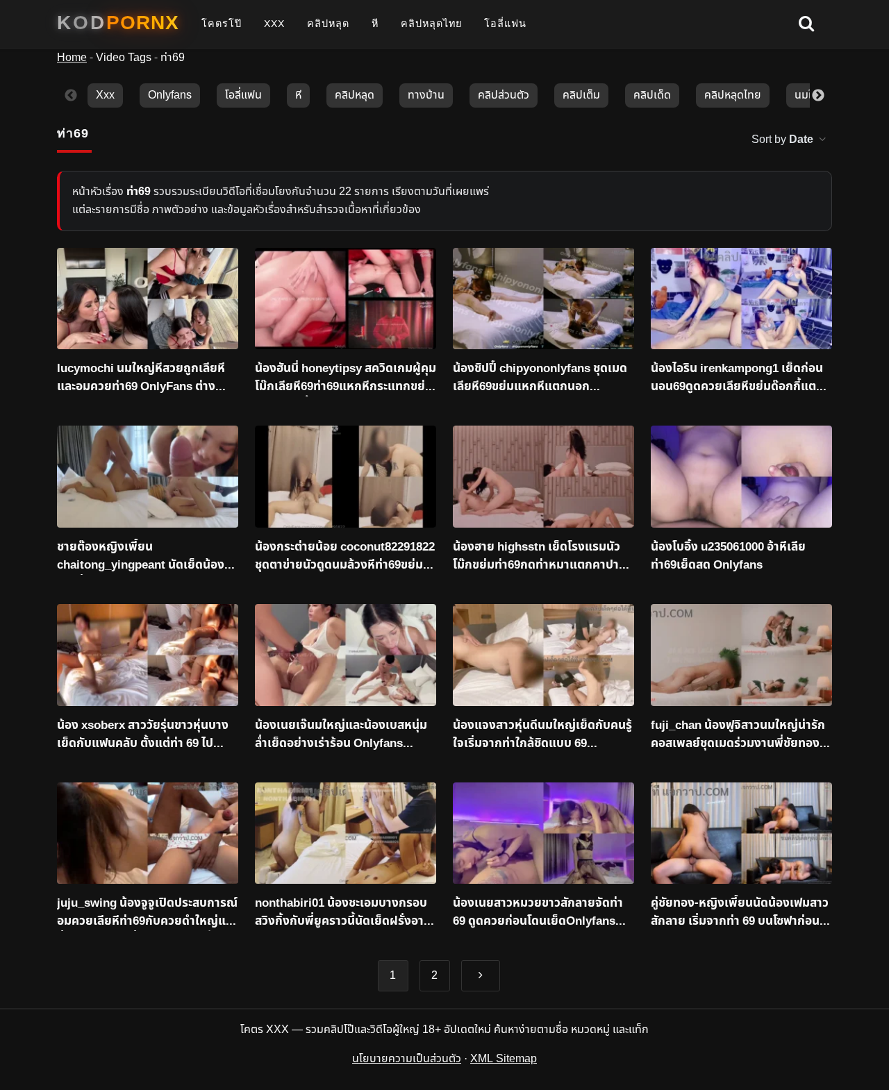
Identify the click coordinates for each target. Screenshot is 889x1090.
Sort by (782, 139)
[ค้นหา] (806, 24)
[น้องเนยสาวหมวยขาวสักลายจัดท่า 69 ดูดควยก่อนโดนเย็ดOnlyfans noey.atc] (543, 833)
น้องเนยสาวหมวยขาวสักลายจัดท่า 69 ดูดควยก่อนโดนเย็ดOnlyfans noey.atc (538, 913)
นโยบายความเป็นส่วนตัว (406, 1058)
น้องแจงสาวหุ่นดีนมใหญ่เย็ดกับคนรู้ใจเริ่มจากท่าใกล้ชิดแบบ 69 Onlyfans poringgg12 (542, 735)
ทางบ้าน (426, 95)
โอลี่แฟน (505, 23)
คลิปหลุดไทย (431, 23)
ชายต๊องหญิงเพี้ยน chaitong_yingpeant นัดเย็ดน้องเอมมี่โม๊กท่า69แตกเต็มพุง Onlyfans (140, 557)
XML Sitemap (503, 1058)
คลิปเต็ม (581, 95)
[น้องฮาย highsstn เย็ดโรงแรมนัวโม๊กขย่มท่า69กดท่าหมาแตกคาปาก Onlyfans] (543, 477)
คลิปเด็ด (652, 95)
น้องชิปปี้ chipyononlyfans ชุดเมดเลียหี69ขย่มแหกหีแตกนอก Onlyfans (540, 378)
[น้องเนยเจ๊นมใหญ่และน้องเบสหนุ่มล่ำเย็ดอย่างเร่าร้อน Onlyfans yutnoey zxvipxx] (345, 655)
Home (72, 57)
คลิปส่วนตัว (503, 95)
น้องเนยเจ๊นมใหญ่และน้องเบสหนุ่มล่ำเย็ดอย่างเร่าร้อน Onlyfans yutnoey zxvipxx (341, 735)
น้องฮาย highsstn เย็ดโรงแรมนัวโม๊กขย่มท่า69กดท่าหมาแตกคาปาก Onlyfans (539, 557)
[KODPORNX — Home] (118, 23)
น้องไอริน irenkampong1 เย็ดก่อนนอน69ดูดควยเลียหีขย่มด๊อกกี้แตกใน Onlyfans (737, 378)
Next (818, 96)
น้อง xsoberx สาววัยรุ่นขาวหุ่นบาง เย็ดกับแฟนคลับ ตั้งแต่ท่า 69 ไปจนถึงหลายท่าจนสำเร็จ (143, 735)
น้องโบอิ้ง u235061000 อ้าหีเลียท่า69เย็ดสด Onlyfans (728, 556)
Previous (71, 96)
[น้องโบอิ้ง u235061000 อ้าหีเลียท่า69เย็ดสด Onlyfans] (741, 477)
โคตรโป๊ (221, 23)
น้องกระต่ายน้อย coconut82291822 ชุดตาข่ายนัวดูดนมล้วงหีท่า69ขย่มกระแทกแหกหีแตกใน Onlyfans (345, 557)
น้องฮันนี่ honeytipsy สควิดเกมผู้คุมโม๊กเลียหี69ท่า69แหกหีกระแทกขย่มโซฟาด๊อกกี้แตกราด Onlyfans (345, 378)
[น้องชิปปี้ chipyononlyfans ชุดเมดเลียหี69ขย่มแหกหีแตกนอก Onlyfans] (543, 299)
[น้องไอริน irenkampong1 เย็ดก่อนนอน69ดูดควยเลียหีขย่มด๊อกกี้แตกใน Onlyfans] (741, 299)
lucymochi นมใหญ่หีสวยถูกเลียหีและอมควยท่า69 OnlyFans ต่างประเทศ (141, 378)
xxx (274, 23)
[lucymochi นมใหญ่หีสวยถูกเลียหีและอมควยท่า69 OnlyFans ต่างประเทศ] (147, 299)
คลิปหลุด (328, 23)
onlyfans (170, 95)
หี (375, 23)
